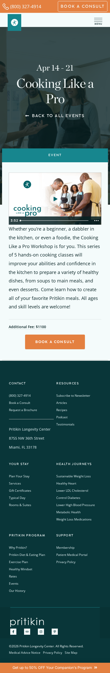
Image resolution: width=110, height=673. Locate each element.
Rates (13, 576)
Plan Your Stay (19, 476)
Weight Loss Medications (74, 519)
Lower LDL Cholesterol (72, 490)
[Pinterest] (55, 632)
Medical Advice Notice (24, 652)
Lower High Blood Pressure (75, 505)
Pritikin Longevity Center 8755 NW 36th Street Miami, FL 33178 (30, 438)
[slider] (54, 220)
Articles (61, 403)
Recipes (61, 410)
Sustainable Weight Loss (73, 476)
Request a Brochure (23, 410)
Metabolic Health (68, 512)
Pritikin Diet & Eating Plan (27, 555)
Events (13, 583)
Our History (17, 591)
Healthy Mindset (20, 569)
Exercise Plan (18, 562)
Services (15, 483)
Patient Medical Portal (71, 555)
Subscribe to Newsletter (73, 395)
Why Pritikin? (18, 547)
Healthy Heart (66, 483)
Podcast (62, 417)
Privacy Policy (65, 562)
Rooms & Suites (20, 505)
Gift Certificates (20, 490)
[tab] (55, 155)
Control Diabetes (68, 498)
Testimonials (65, 424)
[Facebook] (13, 632)
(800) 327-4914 (25, 6)
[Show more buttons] (96, 220)
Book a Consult (19, 403)
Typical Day (17, 498)
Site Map (71, 652)
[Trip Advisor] (27, 632)
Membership (65, 547)
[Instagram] (41, 632)
